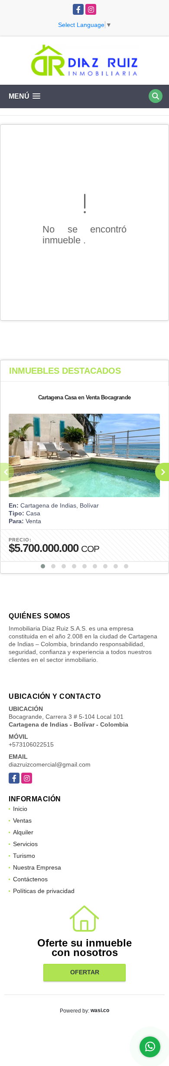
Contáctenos (30, 879)
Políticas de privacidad (44, 890)
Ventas (22, 820)
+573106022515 (31, 744)
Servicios (25, 843)
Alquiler (23, 832)
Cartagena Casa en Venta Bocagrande (84, 397)
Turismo (24, 855)
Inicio (20, 808)
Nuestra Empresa (37, 867)
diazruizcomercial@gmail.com (50, 764)
